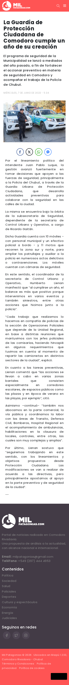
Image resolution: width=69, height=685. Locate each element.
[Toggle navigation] (65, 6)
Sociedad (9, 581)
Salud (6, 586)
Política (7, 575)
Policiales (9, 591)
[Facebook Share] (20, 152)
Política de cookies (32, 668)
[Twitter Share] (29, 152)
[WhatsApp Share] (38, 152)
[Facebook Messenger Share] (48, 152)
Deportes (9, 597)
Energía (7, 613)
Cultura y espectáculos (19, 602)
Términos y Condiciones (18, 663)
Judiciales (9, 618)
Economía (9, 607)
